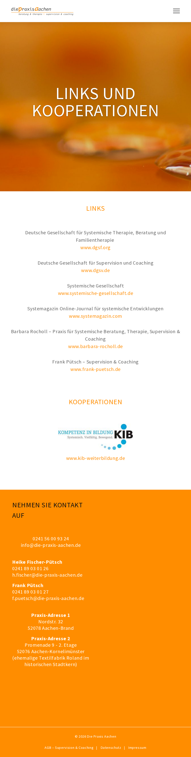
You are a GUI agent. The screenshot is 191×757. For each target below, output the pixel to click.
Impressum (137, 747)
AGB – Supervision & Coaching (69, 747)
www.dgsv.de (95, 270)
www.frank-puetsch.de (95, 369)
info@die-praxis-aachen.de (51, 545)
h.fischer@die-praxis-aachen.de (47, 575)
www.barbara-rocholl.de (95, 346)
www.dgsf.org (95, 247)
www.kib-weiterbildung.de (95, 458)
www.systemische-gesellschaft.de (95, 293)
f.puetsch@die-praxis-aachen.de (48, 598)
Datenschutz (111, 747)
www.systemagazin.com (95, 316)
